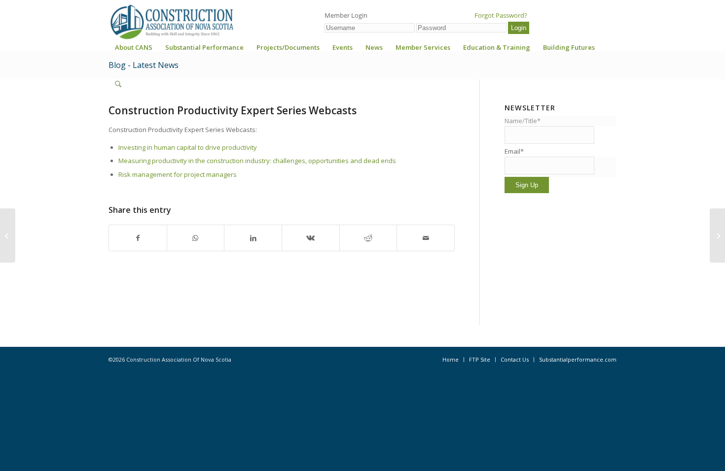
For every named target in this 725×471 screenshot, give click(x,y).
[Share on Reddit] (368, 238)
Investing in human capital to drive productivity (187, 147)
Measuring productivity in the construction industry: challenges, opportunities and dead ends (257, 160)
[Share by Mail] (425, 238)
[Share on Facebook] (138, 238)
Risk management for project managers (177, 174)
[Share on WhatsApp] (195, 238)
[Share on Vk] (310, 238)
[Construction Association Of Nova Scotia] (171, 21)
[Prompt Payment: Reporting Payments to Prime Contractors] (7, 235)
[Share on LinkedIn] (253, 238)
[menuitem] (134, 50)
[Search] (118, 84)
